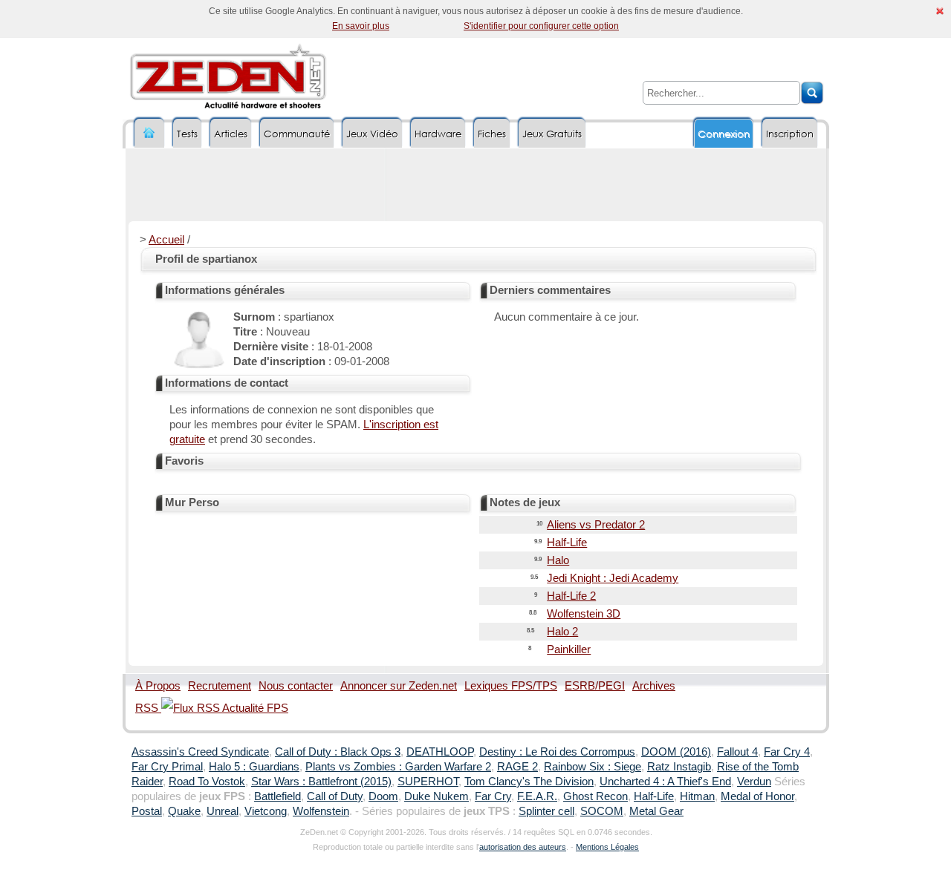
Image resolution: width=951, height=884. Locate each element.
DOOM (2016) (676, 752)
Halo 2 (562, 632)
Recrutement (219, 686)
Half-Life (567, 543)
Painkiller (569, 649)
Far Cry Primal (167, 767)
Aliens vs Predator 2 (596, 525)
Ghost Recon (595, 796)
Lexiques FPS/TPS (510, 686)
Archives (653, 686)
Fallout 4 (737, 752)
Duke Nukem (436, 796)
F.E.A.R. (537, 796)
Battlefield (277, 796)
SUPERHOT (427, 782)
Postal (147, 811)
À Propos (158, 686)
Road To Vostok (207, 782)
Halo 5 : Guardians (254, 767)
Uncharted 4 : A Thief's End (665, 782)
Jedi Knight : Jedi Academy (612, 578)
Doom (383, 796)
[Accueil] (149, 133)
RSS (148, 708)
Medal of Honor (757, 796)
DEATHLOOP (439, 752)
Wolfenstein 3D (583, 614)
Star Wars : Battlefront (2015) (321, 782)
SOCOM (601, 811)
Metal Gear (656, 811)
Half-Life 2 (571, 596)
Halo (558, 560)
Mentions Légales (607, 846)
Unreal (222, 811)
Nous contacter (296, 686)
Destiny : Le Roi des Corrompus (557, 752)
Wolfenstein (321, 811)
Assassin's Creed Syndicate (200, 752)
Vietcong (265, 811)
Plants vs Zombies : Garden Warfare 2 (398, 767)
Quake (184, 811)
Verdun (754, 782)
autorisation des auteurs (522, 846)
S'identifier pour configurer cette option (541, 26)
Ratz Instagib (679, 767)
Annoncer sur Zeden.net (398, 686)
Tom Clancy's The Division (529, 782)
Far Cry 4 (787, 752)
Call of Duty (335, 796)
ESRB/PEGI (595, 686)
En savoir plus (360, 26)
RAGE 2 (517, 767)
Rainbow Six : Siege (592, 767)
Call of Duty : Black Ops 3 (337, 752)
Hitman (697, 796)
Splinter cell (546, 811)
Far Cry (493, 796)
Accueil (166, 240)
